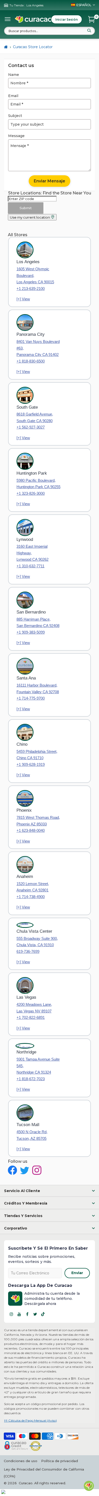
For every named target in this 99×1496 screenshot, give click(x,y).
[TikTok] (43, 1314)
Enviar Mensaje (49, 181)
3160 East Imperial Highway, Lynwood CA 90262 (32, 553)
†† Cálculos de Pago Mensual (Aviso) (30, 1420)
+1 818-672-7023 (30, 1079)
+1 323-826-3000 (30, 493)
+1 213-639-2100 (30, 288)
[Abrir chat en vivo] (89, 1486)
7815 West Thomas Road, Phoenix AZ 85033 (38, 820)
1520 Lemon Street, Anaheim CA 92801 (32, 886)
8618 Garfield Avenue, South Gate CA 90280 (34, 417)
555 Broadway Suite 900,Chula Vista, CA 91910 (37, 941)
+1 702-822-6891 (30, 1017)
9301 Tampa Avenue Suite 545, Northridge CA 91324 (38, 1065)
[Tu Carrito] (91, 19)
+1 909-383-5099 (30, 632)
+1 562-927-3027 (30, 427)
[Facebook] (27, 1314)
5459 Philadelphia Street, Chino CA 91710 (36, 754)
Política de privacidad (59, 1461)
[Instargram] (11, 1314)
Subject (15, 115)
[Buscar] (89, 30)
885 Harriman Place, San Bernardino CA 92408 (37, 622)
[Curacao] (34, 19)
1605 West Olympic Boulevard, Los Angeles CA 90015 (35, 275)
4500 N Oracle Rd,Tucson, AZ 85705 (31, 1135)
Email (13, 96)
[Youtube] (19, 1314)
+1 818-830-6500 (30, 361)
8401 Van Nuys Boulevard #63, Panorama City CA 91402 (38, 348)
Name (13, 74)
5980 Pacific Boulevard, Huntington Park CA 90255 (38, 483)
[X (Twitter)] (35, 1314)
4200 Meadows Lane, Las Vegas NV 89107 (34, 1007)
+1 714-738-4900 (30, 896)
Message (16, 135)
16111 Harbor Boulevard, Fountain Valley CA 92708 (37, 688)
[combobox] (49, 31)
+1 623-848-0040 (30, 830)
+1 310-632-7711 (30, 566)
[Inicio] (6, 47)
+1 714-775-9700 (30, 698)
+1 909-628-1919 (30, 764)
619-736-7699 (27, 951)
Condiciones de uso (20, 1461)
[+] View (23, 299)
